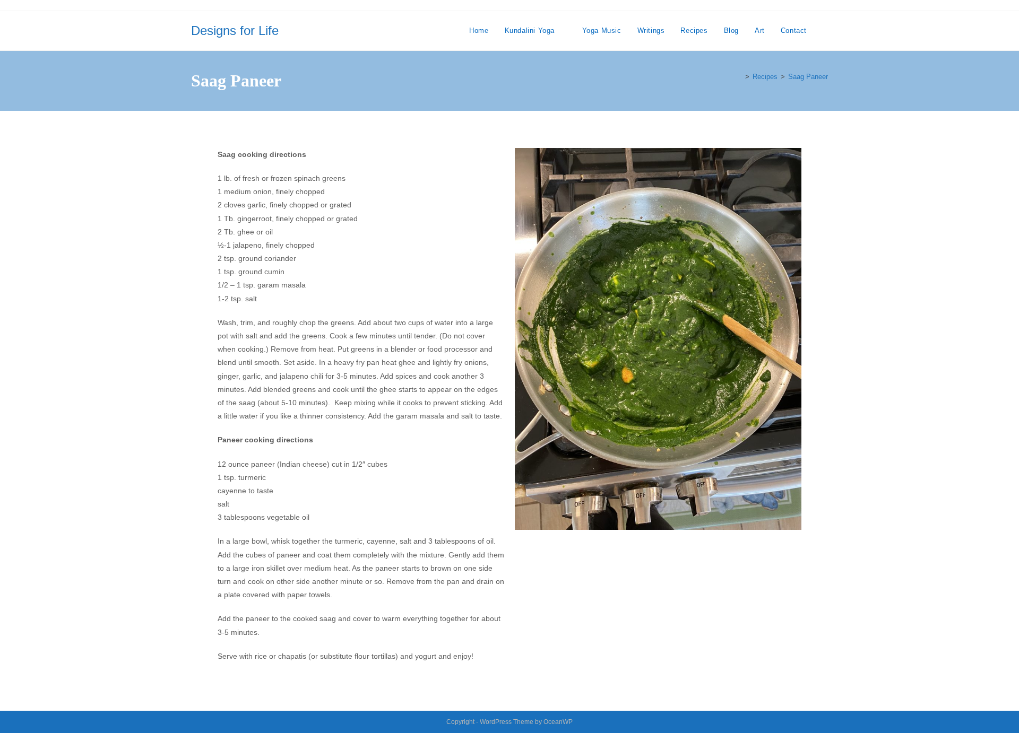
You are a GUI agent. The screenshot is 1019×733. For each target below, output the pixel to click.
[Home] (739, 77)
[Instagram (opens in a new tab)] (816, 7)
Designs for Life (235, 30)
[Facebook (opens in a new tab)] (800, 7)
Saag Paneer (808, 77)
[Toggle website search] (825, 30)
